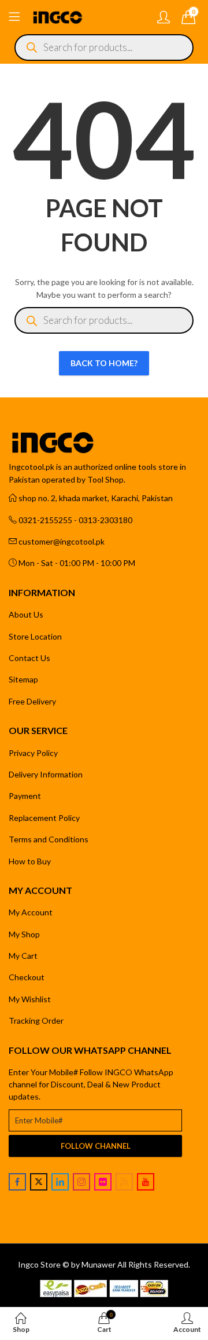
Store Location (35, 636)
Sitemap (23, 679)
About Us (26, 614)
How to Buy (30, 861)
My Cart (23, 956)
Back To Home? (104, 363)
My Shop (24, 934)
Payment (25, 796)
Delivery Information (46, 774)
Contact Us (29, 658)
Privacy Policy (33, 753)
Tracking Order (36, 1020)
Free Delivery (32, 701)
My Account (31, 912)
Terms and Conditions (48, 839)
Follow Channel (96, 1146)
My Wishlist (30, 999)
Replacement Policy (44, 818)
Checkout (26, 977)
